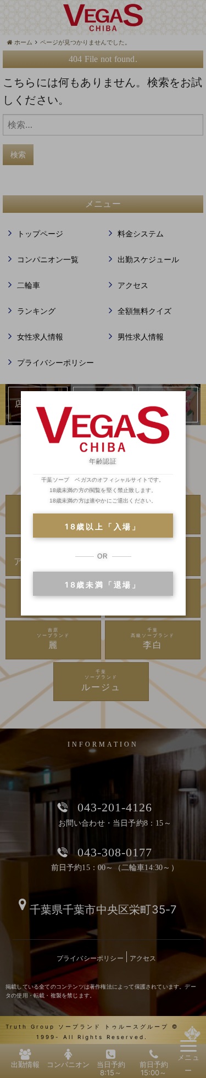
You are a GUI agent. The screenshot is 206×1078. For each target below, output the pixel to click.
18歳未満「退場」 (103, 584)
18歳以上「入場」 (103, 526)
